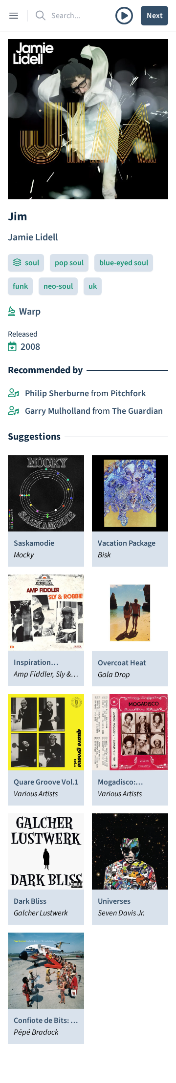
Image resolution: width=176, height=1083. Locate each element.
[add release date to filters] (12, 347)
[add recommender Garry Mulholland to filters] (13, 411)
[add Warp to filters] (11, 312)
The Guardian (137, 411)
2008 (30, 347)
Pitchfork (128, 393)
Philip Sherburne (57, 393)
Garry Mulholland (57, 411)
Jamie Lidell (33, 237)
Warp (30, 312)
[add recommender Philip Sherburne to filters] (13, 394)
